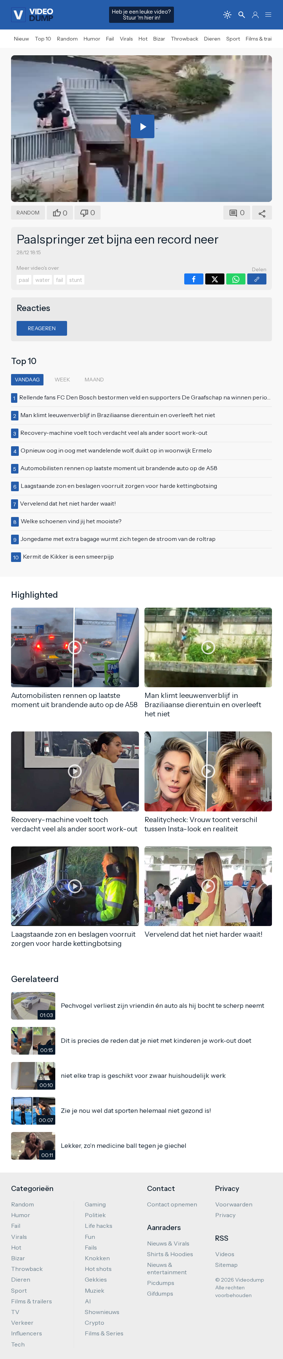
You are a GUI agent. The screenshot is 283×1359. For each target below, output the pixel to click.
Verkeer (22, 1322)
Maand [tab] (94, 379)
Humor (92, 38)
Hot (143, 38)
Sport (233, 38)
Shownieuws (102, 1312)
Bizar (159, 38)
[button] (268, 14)
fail (59, 280)
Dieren (212, 38)
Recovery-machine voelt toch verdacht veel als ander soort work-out (113, 432)
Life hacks (98, 1225)
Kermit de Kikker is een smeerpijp (68, 556)
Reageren (42, 328)
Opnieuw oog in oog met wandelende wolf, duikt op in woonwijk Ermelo (116, 450)
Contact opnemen (172, 1204)
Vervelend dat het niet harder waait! (68, 503)
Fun (90, 1236)
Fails (91, 1247)
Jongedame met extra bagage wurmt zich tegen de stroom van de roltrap (118, 538)
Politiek (95, 1215)
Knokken (97, 1258)
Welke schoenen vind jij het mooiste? (71, 521)
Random (67, 38)
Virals (126, 38)
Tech (18, 1344)
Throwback (184, 38)
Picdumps (160, 1282)
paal (24, 280)
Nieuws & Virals (168, 1243)
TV (15, 1312)
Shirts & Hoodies (170, 1254)
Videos (224, 1254)
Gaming (95, 1204)
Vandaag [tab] (27, 379)
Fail (110, 38)
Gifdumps (160, 1293)
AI (88, 1301)
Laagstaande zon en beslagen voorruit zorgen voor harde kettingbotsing (119, 485)
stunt (75, 280)
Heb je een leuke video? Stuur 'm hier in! (141, 14)
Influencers (26, 1333)
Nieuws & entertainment (167, 1268)
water (42, 280)
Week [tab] (62, 379)
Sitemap (226, 1264)
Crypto (94, 1322)
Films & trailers (263, 38)
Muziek (94, 1290)
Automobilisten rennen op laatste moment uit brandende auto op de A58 (118, 468)
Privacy (225, 1215)
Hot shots (98, 1268)
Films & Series (104, 1333)
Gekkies (96, 1279)
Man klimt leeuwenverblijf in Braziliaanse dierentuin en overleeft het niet (117, 415)
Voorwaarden (233, 1204)
